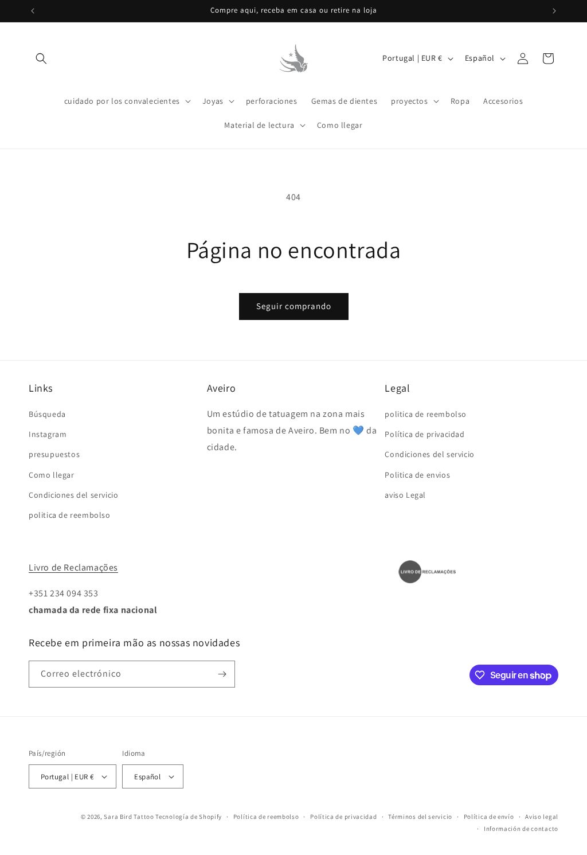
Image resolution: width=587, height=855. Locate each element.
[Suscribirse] (221, 674)
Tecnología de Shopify (188, 817)
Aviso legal (541, 817)
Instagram (47, 434)
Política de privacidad (424, 434)
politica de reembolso (70, 515)
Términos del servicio (420, 817)
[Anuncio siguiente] (554, 11)
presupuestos (54, 454)
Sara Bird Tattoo (129, 817)
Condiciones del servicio (73, 495)
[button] (41, 58)
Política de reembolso (266, 817)
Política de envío (489, 817)
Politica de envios (417, 475)
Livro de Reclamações (73, 567)
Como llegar (52, 475)
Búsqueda (47, 414)
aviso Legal (405, 495)
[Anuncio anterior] (32, 11)
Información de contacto (521, 829)
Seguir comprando (293, 305)
